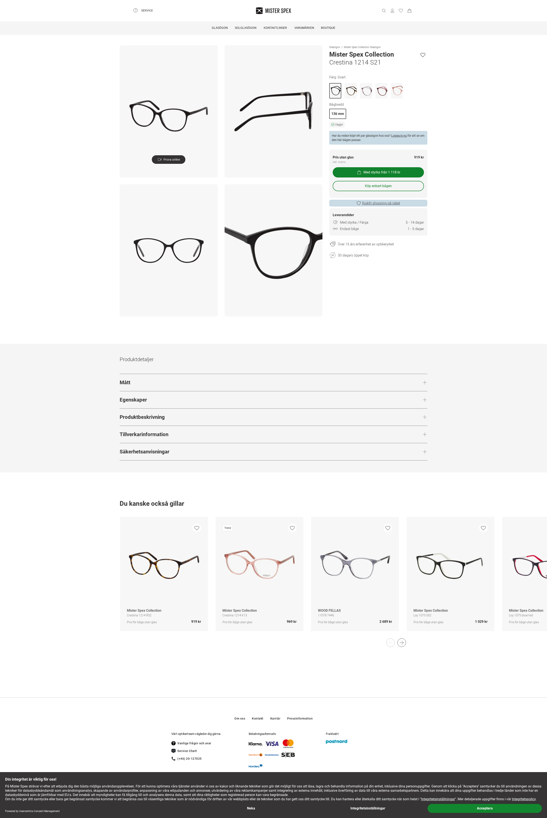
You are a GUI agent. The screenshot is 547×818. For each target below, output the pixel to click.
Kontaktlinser (275, 27)
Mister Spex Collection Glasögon (362, 47)
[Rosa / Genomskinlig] (397, 90)
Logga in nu (399, 135)
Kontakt (257, 718)
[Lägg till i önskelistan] (423, 55)
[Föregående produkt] (390, 642)
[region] (273, 578)
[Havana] (351, 90)
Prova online (171, 159)
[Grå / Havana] (366, 90)
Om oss (239, 718)
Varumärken (304, 27)
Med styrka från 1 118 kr (381, 172)
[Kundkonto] (392, 10)
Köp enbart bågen (378, 186)
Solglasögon (245, 27)
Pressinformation (300, 718)
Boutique (328, 27)
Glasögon (220, 27)
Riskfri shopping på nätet (381, 203)
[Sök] (383, 11)
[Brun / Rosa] (381, 90)
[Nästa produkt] (401, 642)
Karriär (275, 718)
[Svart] (335, 90)
